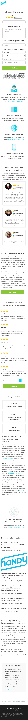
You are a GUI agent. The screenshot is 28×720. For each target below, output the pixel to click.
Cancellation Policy (14, 715)
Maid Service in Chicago (11, 681)
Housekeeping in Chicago (11, 677)
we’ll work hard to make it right (15, 139)
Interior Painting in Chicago (12, 679)
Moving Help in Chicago (11, 683)
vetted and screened (7, 458)
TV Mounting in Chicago (11, 686)
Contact (3, 713)
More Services (8, 689)
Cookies (3, 715)
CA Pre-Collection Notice (17, 713)
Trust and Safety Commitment (15, 101)
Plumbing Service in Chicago (12, 685)
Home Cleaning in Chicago (12, 675)
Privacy (8, 713)
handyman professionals (13, 473)
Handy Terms (21, 73)
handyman (21, 490)
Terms (7, 715)
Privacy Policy (8, 74)
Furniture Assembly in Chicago (13, 669)
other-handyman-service (18, 701)
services (9, 701)
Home (5, 701)
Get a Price (14, 68)
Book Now (12, 292)
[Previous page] (3, 380)
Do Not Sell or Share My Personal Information (12, 714)
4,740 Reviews (18, 18)
